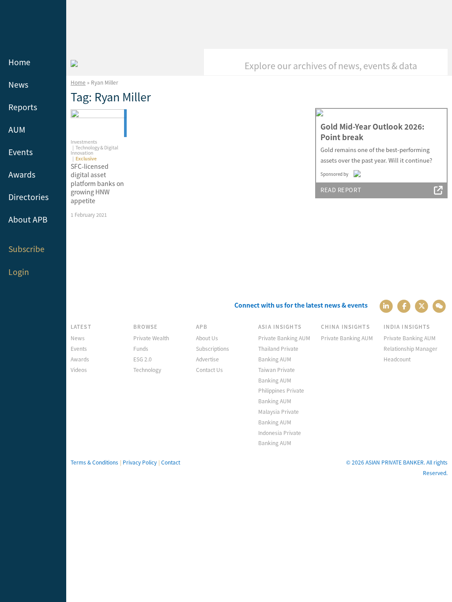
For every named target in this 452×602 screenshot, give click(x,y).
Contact (170, 462)
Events (20, 151)
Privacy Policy (140, 462)
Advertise (207, 359)
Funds (140, 348)
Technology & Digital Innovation (94, 150)
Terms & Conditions (94, 462)
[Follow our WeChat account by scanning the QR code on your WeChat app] (439, 305)
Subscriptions (212, 348)
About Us (207, 338)
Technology (147, 369)
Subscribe (26, 248)
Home (19, 61)
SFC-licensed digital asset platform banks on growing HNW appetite (97, 183)
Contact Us (209, 369)
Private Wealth (151, 338)
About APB (28, 219)
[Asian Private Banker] (74, 62)
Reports (22, 106)
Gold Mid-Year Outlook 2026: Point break (372, 131)
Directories (28, 196)
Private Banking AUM (284, 338)
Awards (21, 174)
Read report (340, 190)
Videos (79, 369)
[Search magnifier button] (434, 62)
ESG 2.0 (142, 359)
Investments (84, 141)
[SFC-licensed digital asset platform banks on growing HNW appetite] (99, 123)
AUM (16, 129)
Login (18, 271)
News (18, 84)
